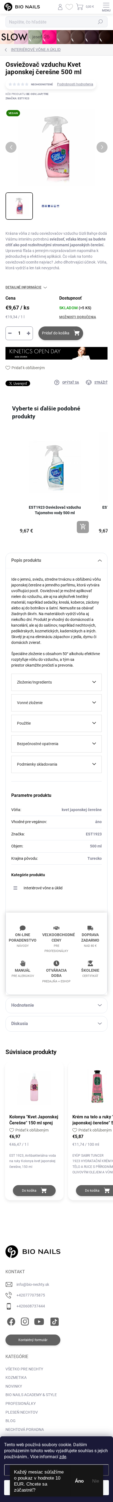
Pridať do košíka (55, 333)
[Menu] (106, 7)
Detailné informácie (23, 287)
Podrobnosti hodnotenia (75, 84)
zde (62, 1456)
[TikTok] (53, 1320)
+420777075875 (30, 1295)
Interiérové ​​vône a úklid (43, 888)
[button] (10, 485)
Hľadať (100, 22)
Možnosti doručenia (77, 317)
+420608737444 (30, 1306)
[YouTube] (39, 1320)
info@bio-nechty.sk (32, 1284)
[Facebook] (10, 1320)
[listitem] (54, 482)
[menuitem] (24, 1369)
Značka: (17, 98)
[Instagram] (24, 1320)
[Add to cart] (83, 527)
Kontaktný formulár (32, 1340)
